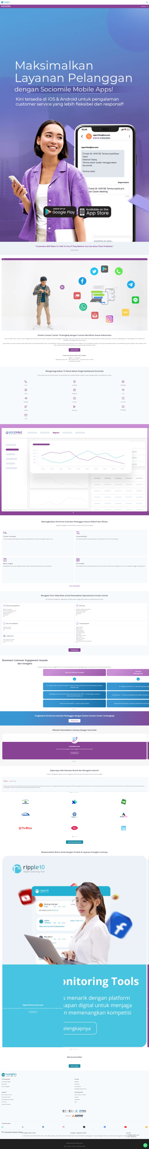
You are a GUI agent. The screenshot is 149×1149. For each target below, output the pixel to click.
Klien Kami (4, 1084)
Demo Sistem (74, 350)
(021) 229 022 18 (132, 1136)
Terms (73, 1146)
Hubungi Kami (74, 720)
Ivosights (83, 355)
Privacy (69, 1146)
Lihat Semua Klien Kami (74, 842)
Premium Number (6, 1104)
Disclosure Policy (81, 1146)
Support (76, 1097)
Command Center (6, 1097)
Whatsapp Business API (62, 359)
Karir (75, 1102)
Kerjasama (77, 1099)
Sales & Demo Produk (80, 1094)
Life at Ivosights (6, 1086)
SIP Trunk (4, 1102)
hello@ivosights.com (133, 1135)
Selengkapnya (74, 650)
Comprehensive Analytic (75, 361)
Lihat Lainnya (74, 1066)
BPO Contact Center (74, 359)
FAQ (65, 1146)
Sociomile (76, 1084)
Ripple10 (71, 358)
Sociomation (77, 358)
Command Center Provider (86, 359)
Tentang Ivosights (6, 1081)
